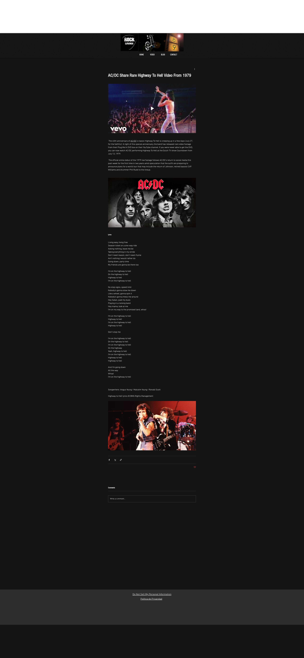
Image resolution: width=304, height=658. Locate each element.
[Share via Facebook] (109, 460)
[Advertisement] (71, 16)
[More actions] (194, 69)
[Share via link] (121, 460)
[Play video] (152, 108)
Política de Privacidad (151, 599)
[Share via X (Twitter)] (115, 460)
